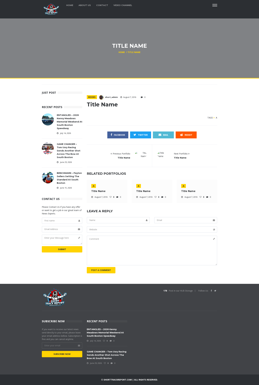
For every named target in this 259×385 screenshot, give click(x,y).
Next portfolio (181, 153)
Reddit (188, 134)
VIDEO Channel (122, 5)
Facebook (119, 134)
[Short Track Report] (51, 8)
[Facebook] (211, 291)
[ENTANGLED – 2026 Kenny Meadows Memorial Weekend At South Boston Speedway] (48, 119)
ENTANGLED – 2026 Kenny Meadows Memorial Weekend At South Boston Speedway (69, 122)
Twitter (142, 134)
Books (91, 97)
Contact (102, 5)
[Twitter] (215, 291)
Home (69, 5)
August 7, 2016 (129, 97)
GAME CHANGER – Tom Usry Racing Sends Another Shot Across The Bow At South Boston (68, 151)
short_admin (111, 97)
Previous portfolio (121, 153)
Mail (165, 134)
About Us (85, 5)
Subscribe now (62, 354)
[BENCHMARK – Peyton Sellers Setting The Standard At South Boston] (48, 177)
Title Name (124, 157)
